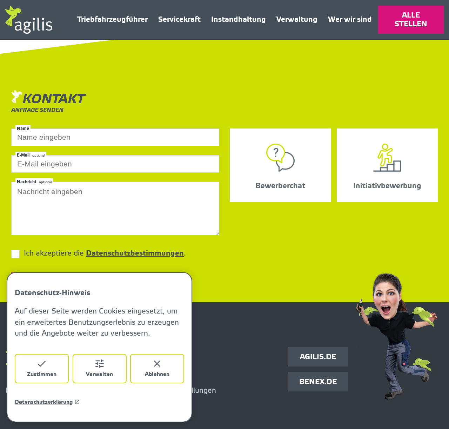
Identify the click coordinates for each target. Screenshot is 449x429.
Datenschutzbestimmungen (135, 253)
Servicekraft (179, 19)
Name (23, 128)
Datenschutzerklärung (44, 402)
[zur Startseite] (38, 20)
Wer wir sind (350, 19)
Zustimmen (41, 374)
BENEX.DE (318, 381)
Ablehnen (157, 374)
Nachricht (34, 181)
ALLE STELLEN (411, 19)
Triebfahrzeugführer (112, 19)
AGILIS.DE (318, 356)
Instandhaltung (238, 19)
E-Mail (31, 155)
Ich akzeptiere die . (105, 253)
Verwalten (99, 374)
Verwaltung (296, 19)
